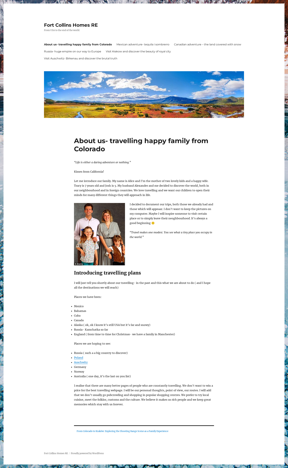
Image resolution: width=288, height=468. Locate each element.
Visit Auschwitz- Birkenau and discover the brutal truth (80, 58)
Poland (78, 357)
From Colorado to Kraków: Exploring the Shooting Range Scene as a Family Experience (122, 431)
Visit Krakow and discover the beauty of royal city (138, 51)
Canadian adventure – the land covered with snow (207, 44)
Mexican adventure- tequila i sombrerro (142, 44)
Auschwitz (81, 362)
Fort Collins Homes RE (71, 25)
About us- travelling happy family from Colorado (78, 44)
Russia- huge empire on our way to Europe (72, 51)
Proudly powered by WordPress (87, 453)
